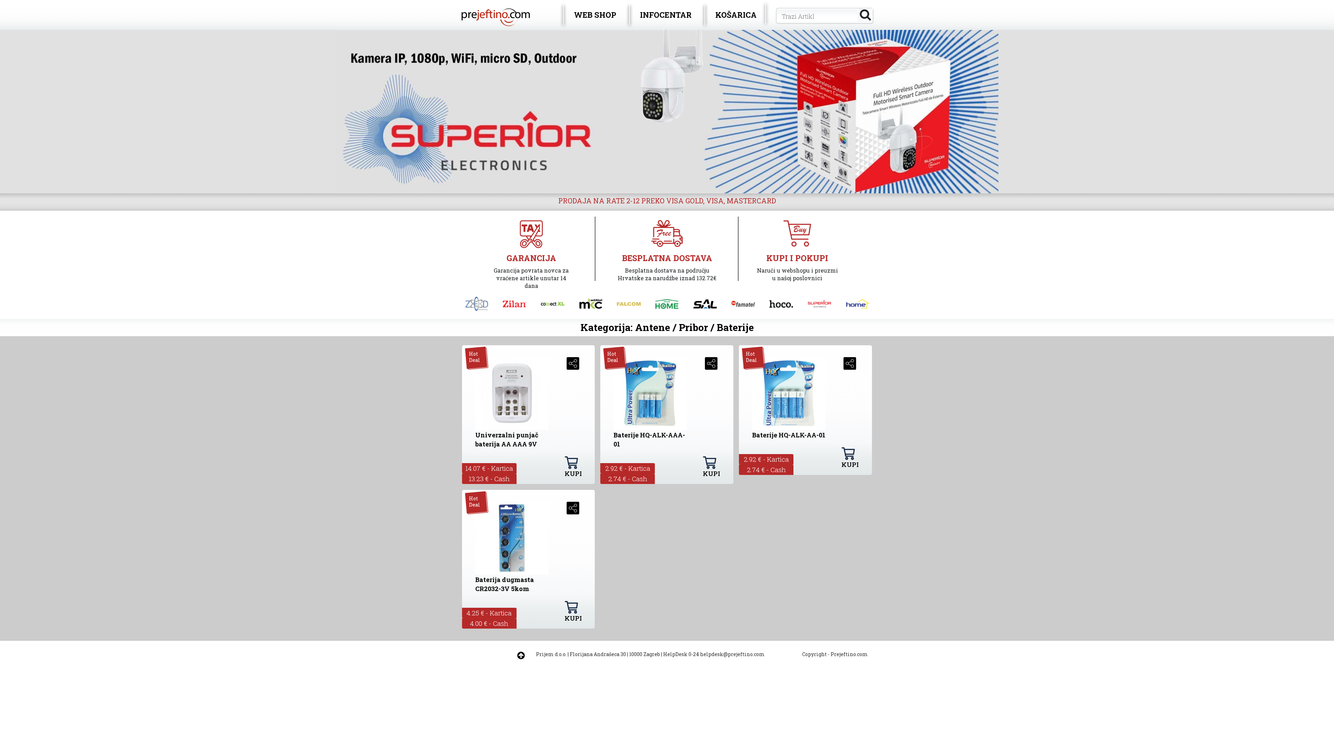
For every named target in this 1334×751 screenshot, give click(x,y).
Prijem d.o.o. (551, 654)
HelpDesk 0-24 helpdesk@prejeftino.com (714, 654)
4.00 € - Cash (489, 623)
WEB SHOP (595, 15)
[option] (667, 111)
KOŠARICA (736, 15)
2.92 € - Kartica (627, 468)
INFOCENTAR (666, 15)
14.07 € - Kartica (489, 468)
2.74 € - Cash (627, 478)
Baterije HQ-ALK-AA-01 (788, 435)
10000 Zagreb (644, 654)
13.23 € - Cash (489, 478)
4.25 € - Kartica (489, 612)
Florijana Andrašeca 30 (598, 654)
